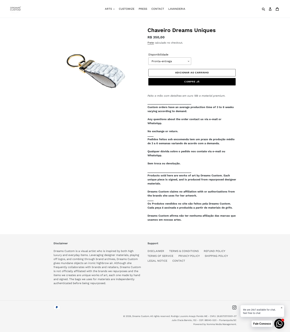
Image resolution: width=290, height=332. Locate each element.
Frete (151, 42)
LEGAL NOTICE (157, 260)
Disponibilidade (158, 54)
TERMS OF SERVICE (160, 255)
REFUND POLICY (214, 251)
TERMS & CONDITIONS (184, 251)
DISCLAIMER (156, 251)
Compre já (192, 81)
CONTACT (178, 260)
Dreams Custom (140, 316)
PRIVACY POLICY (189, 255)
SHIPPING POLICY (216, 255)
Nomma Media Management (221, 324)
